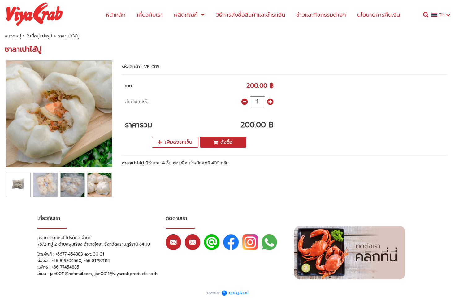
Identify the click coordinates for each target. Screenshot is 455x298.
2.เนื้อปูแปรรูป (39, 36)
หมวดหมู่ (13, 36)
